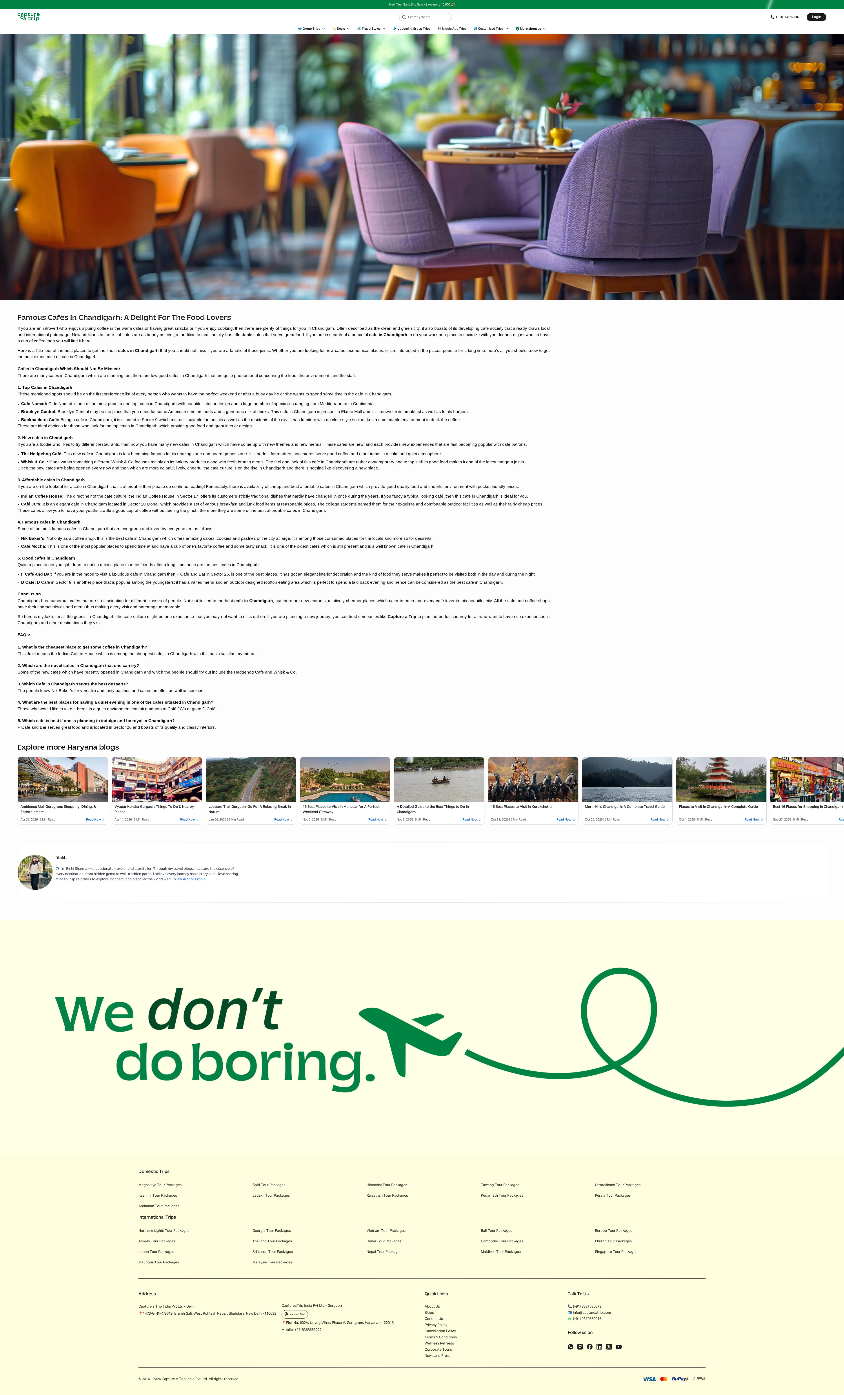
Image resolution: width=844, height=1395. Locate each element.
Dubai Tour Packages (384, 1241)
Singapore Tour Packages (616, 1252)
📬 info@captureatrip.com (589, 1313)
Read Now (93, 819)
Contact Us (434, 1319)
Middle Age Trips (451, 28)
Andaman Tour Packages (158, 1206)
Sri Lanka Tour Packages (273, 1252)
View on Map (297, 1314)
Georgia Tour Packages (272, 1231)
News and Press (437, 1356)
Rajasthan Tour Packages (387, 1196)
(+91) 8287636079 (788, 17)
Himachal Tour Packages (387, 1185)
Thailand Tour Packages (272, 1241)
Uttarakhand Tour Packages (617, 1185)
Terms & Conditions (441, 1337)
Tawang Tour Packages (500, 1185)
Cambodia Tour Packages (502, 1241)
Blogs (429, 1313)
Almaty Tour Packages (156, 1241)
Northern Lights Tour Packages (163, 1231)
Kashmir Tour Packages (157, 1196)
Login (816, 17)
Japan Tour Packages (156, 1252)
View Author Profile (190, 879)
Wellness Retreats (439, 1343)
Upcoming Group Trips (411, 28)
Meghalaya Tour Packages (160, 1185)
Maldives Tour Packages (501, 1252)
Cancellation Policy (440, 1331)
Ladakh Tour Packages (271, 1196)
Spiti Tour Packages (269, 1185)
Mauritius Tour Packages (158, 1262)
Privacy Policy (436, 1325)
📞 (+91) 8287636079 (584, 1306)
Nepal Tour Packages (384, 1252)
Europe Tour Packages (613, 1231)
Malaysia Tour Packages (272, 1262)
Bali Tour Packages (496, 1231)
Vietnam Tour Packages (386, 1231)
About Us (432, 1306)
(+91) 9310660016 (587, 1319)
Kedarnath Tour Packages (502, 1196)
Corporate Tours (438, 1350)
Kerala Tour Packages (613, 1196)
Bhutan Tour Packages (613, 1241)
